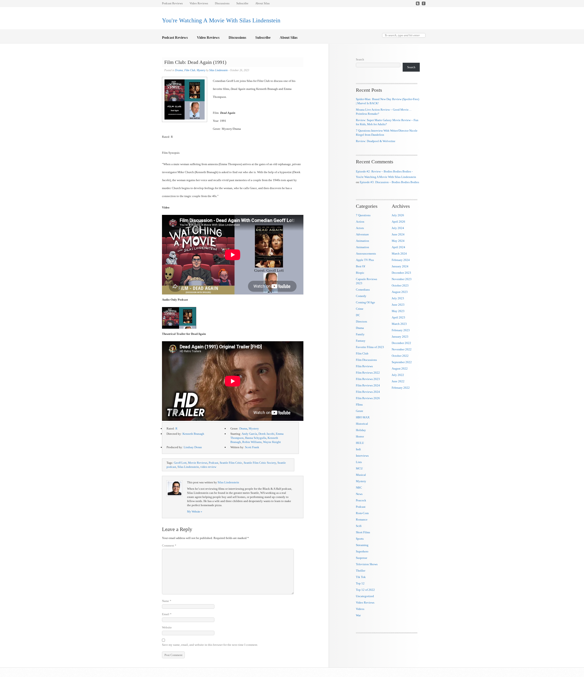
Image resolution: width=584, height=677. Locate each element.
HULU (360, 443)
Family (360, 334)
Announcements (366, 253)
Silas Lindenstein (218, 70)
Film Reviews (364, 366)
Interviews (362, 455)
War (358, 615)
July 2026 (398, 215)
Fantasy (360, 340)
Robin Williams (252, 442)
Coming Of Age (365, 302)
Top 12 (360, 583)
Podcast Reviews (172, 3)
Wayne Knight (272, 442)
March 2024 (399, 253)
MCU (359, 468)
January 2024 (400, 266)
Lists (359, 462)
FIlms (359, 404)
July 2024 (398, 228)
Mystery (201, 70)
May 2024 (398, 240)
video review (208, 467)
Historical (362, 423)
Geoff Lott (180, 462)
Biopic (360, 272)
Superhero (362, 551)
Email (167, 614)
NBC (359, 487)
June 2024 (398, 234)
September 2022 (402, 362)
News (359, 494)
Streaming (362, 545)
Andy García (249, 433)
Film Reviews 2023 (368, 379)
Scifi (359, 526)
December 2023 (401, 272)
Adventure (362, 234)
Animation (362, 240)
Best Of (360, 266)
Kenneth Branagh (193, 433)
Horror (360, 436)
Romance (362, 519)
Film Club (189, 70)
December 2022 (401, 343)
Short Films (363, 532)
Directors (361, 321)
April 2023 (398, 317)
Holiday (361, 430)
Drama (179, 70)
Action (360, 221)
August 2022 (400, 368)
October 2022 (400, 355)
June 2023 (398, 304)
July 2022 (398, 375)
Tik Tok (361, 577)
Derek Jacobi (266, 433)
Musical (361, 475)
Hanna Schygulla (255, 438)
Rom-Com (362, 513)
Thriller (360, 570)
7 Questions (363, 215)
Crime (359, 308)
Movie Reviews (197, 462)
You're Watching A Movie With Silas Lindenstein (221, 20)
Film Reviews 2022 (368, 372)
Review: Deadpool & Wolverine (375, 141)
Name (166, 601)
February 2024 (401, 260)
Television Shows (367, 564)
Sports (360, 538)
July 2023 (398, 298)
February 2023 (401, 330)
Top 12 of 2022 (365, 589)
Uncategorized (365, 596)
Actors (360, 228)
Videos (360, 609)
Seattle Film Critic (231, 462)
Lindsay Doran (193, 447)
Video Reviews (199, 3)
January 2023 (400, 336)
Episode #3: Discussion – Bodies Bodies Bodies (389, 182)
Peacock (361, 500)
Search (360, 59)
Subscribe (242, 3)
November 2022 (402, 349)
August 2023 (400, 292)
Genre (359, 411)
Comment (169, 545)
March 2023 (399, 323)
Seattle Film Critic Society (260, 462)
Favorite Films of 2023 (370, 347)
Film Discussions (366, 360)
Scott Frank (252, 447)
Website (167, 627)
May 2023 (398, 311)
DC (358, 315)
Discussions (222, 3)
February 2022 (401, 387)
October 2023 (400, 285)
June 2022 (398, 381)
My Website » (194, 511)
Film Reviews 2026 (368, 398)
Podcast (213, 462)
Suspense (361, 558)
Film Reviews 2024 (368, 385)
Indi (358, 449)
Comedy (361, 296)
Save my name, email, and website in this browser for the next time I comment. (210, 644)
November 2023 (402, 279)
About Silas (262, 3)
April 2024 (398, 247)
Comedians (363, 289)
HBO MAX (363, 417)
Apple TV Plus (365, 260)
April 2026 (398, 221)
